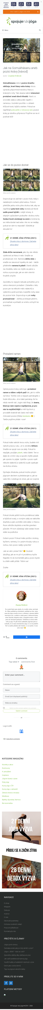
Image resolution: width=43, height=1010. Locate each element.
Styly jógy (5, 782)
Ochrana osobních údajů (13, 924)
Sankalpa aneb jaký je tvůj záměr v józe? (18, 948)
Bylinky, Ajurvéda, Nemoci (11, 800)
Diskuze (7, 910)
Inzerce (6, 914)
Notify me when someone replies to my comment (23, 708)
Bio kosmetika (7, 803)
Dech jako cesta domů (12, 966)
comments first (28, 662)
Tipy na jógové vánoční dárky (14, 969)
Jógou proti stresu (11, 945)
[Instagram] (11, 983)
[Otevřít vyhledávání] (40, 30)
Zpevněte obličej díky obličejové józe (17, 955)
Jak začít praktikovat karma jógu (16, 959)
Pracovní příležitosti (11, 928)
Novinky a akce (7, 765)
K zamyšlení (6, 772)
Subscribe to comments (13, 739)
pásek (19, 452)
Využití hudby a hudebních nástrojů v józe (19, 962)
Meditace (5, 796)
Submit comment (21, 711)
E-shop (6, 903)
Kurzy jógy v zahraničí (10, 789)
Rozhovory (6, 768)
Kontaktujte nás (10, 931)
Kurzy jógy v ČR (7, 786)
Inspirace (5, 775)
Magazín (7, 907)
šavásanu (26, 416)
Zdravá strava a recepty (10, 793)
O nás (6, 917)
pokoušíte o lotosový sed (21, 110)
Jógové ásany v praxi (9, 779)
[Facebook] (6, 983)
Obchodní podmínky (11, 921)
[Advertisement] (21, 142)
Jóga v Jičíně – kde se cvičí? (14, 952)
